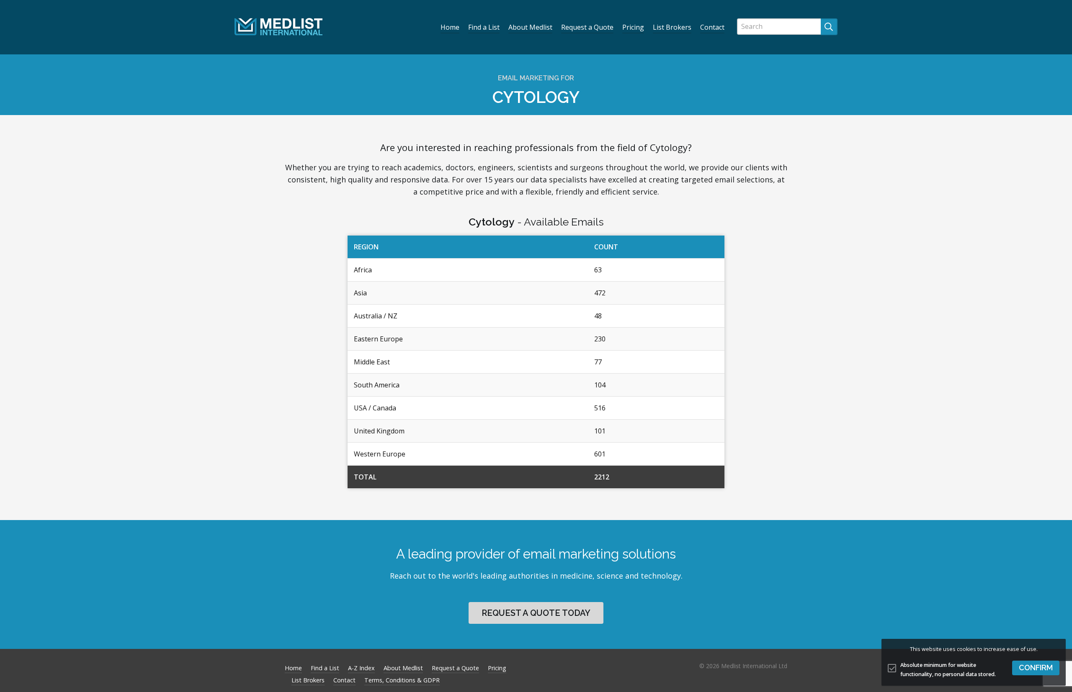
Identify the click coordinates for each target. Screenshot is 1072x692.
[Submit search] (829, 26)
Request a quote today (536, 613)
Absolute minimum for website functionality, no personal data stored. (948, 669)
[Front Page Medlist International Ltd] (278, 26)
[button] (1035, 668)
